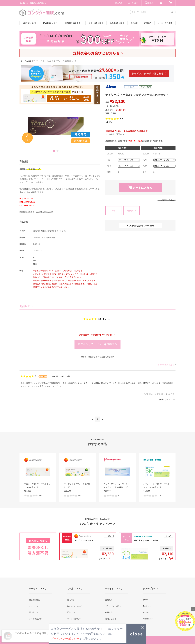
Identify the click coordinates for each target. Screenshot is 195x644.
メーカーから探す (165, 23)
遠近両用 (134, 23)
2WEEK (51, 23)
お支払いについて (74, 606)
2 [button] (57, 151)
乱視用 (117, 23)
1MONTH (73, 23)
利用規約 (108, 612)
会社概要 (108, 600)
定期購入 (147, 23)
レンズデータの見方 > (167, 200)
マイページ (33, 606)
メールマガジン (35, 619)
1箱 (113, 210)
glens (145, 600)
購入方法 (118, 3)
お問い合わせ (110, 619)
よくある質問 (133, 3)
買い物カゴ (33, 612)
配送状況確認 (34, 600)
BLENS (146, 612)
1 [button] (54, 151)
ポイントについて (74, 619)
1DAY (30, 23)
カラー (96, 23)
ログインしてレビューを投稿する (97, 344)
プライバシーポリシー (114, 606)
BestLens (147, 606)
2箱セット (131, 210)
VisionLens (147, 619)
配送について (72, 612)
